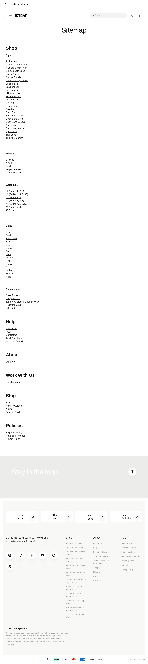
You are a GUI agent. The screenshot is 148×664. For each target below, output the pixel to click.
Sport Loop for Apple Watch (75, 574)
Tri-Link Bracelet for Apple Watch (75, 608)
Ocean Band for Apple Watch (76, 601)
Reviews (97, 572)
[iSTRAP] (21, 15)
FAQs (95, 576)
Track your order (128, 547)
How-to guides (127, 560)
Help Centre (126, 543)
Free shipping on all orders (16, 4)
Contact (124, 565)
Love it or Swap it (101, 552)
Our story (97, 543)
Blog (95, 547)
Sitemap (97, 580)
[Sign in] (131, 15)
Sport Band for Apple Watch (75, 567)
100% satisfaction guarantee (101, 561)
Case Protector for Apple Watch (74, 594)
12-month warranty (102, 556)
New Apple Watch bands (74, 560)
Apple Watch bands (75, 543)
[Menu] (10, 15)
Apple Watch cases (74, 547)
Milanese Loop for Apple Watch (74, 588)
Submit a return (128, 552)
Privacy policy (127, 569)
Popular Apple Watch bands (75, 553)
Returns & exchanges (130, 556)
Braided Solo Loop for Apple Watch (76, 581)
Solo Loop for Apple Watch (75, 615)
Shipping (97, 567)
